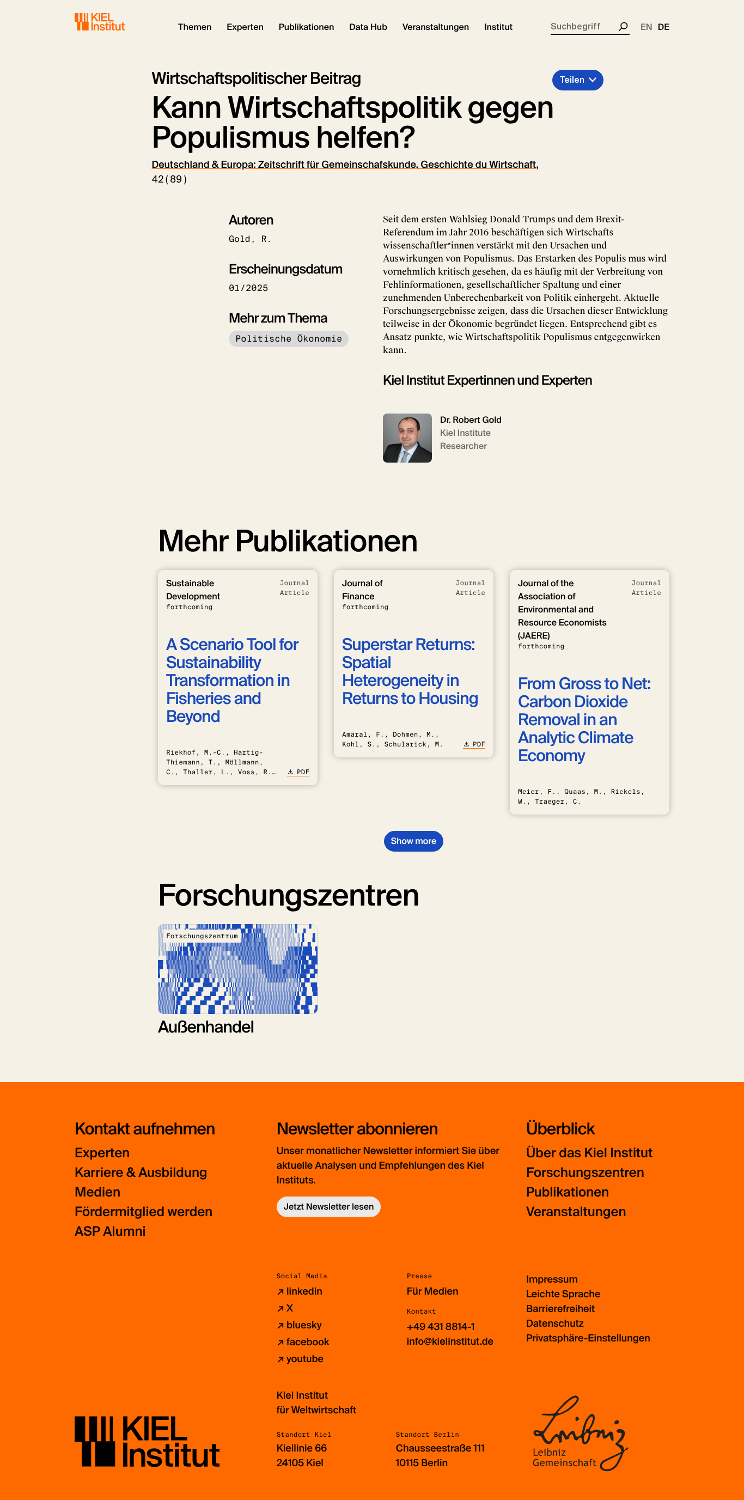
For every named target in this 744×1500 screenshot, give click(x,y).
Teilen (571, 80)
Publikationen (567, 1192)
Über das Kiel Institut (589, 1153)
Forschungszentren (585, 1172)
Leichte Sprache (563, 1294)
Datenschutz (555, 1323)
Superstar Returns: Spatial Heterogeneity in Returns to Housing (410, 671)
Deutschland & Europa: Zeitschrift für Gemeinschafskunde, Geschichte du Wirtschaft (344, 164)
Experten (102, 1153)
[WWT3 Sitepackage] (115, 22)
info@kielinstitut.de (450, 1341)
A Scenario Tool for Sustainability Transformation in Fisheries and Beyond (232, 680)
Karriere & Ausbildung (141, 1172)
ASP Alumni (110, 1231)
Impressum (552, 1279)
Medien (97, 1192)
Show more (413, 841)
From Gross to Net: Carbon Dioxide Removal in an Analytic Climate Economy (584, 720)
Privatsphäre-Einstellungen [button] (588, 1338)
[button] (195, 27)
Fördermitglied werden (143, 1212)
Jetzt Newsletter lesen (329, 1206)
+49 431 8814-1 (441, 1326)
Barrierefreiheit (560, 1308)
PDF (303, 772)
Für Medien (433, 1291)
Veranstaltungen (576, 1212)
